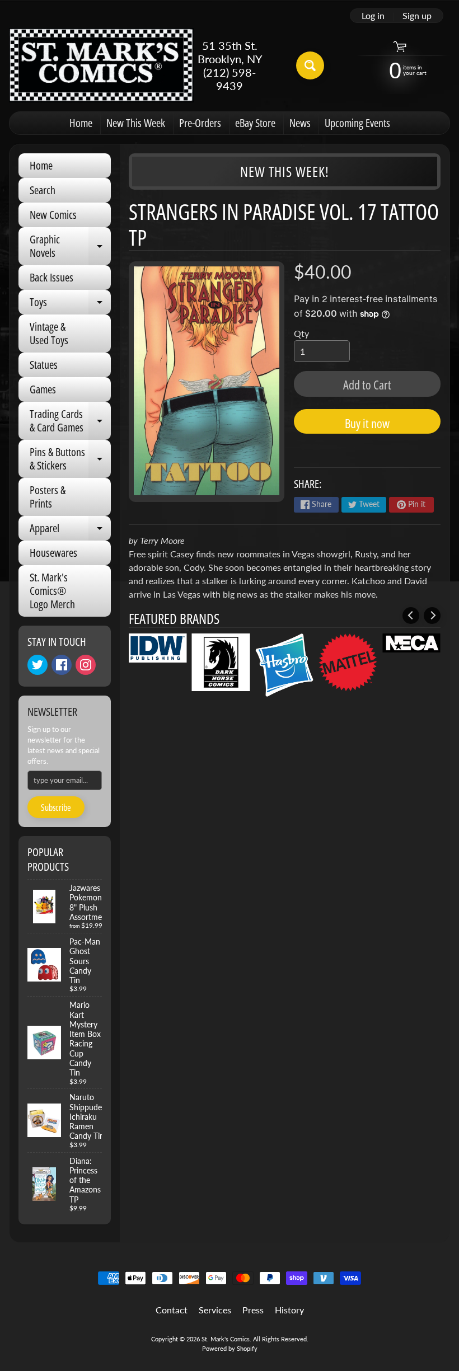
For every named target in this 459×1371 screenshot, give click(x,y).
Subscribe (56, 807)
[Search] (310, 65)
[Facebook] (61, 665)
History (289, 1309)
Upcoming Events (357, 122)
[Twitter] (37, 665)
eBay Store (255, 122)
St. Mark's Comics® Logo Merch (52, 591)
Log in (373, 15)
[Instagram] (86, 665)
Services (215, 1309)
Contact (172, 1309)
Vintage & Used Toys (49, 333)
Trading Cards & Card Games (70, 421)
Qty (301, 333)
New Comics (53, 214)
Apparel (70, 530)
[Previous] (410, 615)
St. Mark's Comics (226, 1338)
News (300, 122)
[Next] (432, 615)
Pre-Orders (200, 122)
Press (253, 1309)
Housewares (53, 552)
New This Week (135, 122)
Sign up (417, 15)
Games (43, 389)
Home (80, 122)
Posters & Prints (47, 496)
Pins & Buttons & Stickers (70, 459)
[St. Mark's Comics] (101, 65)
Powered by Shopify (229, 1348)
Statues (44, 364)
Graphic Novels (70, 247)
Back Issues (51, 277)
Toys (70, 304)
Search (42, 190)
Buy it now (367, 423)
